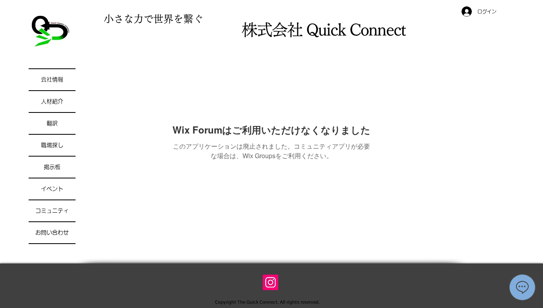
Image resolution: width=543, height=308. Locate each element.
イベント (52, 189)
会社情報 (52, 79)
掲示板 (52, 167)
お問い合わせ (52, 232)
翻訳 (52, 123)
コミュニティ (52, 210)
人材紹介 (52, 101)
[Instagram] (270, 282)
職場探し (52, 145)
